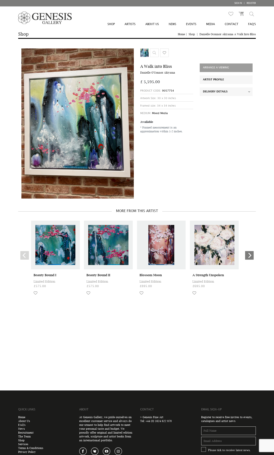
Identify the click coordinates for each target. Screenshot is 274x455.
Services (23, 444)
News (21, 428)
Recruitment (26, 432)
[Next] (249, 255)
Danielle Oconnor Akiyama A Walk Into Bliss (228, 34)
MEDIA (210, 24)
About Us (24, 421)
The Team (24, 436)
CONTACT (231, 24)
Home (181, 34)
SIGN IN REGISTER (245, 3)
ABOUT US (152, 24)
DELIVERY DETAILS (215, 91)
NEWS (172, 24)
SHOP (111, 24)
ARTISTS (130, 24)
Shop (192, 34)
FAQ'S (252, 24)
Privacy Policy (27, 451)
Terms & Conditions (30, 448)
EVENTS (191, 24)
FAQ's (21, 424)
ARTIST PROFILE (213, 79)
